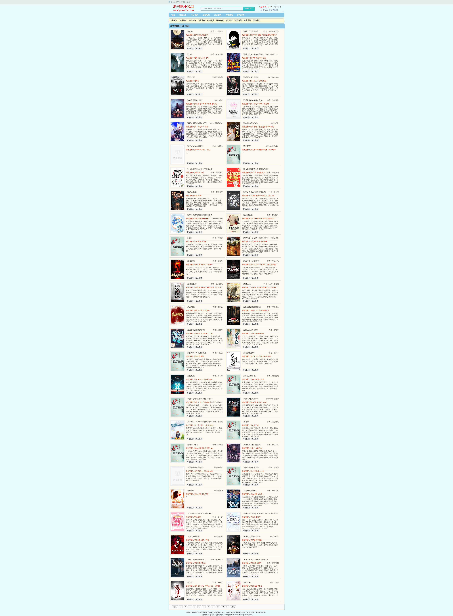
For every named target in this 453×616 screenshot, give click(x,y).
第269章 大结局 (200, 563)
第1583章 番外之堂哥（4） (204, 448)
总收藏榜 (229, 15)
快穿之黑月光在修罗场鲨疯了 (254, 192)
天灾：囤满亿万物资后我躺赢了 (255, 559)
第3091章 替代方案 (201, 494)
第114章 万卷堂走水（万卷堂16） (262, 173)
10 (218, 607)
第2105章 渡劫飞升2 (201, 219)
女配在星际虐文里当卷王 (197, 123)
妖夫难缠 (191, 261)
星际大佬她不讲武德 (251, 468)
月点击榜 (217, 15)
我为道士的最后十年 (251, 399)
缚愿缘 (246, 422)
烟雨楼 (190, 31)
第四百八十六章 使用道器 (259, 310)
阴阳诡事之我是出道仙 (252, 307)
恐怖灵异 (238, 20)
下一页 (225, 607)
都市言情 (192, 20)
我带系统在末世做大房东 (253, 100)
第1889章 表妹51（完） (202, 150)
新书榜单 (240, 15)
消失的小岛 (192, 284)
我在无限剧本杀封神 (195, 468)
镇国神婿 (191, 491)
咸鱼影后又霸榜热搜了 (196, 330)
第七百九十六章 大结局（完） (261, 356)
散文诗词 (247, 20)
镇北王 (190, 582)
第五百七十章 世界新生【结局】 (206, 104)
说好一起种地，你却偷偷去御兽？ (200, 399)
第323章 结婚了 (256, 563)
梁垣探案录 (248, 215)
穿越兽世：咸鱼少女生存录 (254, 513)
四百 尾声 (197, 196)
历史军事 (201, 20)
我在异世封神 (249, 353)
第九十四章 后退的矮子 (258, 241)
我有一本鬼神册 (249, 491)
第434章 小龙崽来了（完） (204, 333)
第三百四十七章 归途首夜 (203, 471)
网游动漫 (219, 20)
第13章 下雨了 (255, 517)
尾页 (233, 607)
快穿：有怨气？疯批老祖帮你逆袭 (200, 215)
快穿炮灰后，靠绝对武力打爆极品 (200, 513)
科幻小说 (229, 20)
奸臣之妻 (247, 582)
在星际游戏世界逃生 (251, 77)
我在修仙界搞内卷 (250, 123)
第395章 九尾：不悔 (201, 540)
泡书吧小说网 (183, 6)
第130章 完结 (199, 173)
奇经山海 (247, 284)
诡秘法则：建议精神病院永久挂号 (256, 238)
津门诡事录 (192, 192)
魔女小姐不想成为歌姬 (252, 445)
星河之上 (191, 376)
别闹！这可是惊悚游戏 (196, 559)
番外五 (196, 81)
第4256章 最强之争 (201, 35)
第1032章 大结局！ (257, 494)
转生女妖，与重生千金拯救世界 (199, 422)
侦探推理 (210, 20)
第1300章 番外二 (256, 586)
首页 (173, 15)
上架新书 (206, 15)
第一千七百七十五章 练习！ (204, 425)
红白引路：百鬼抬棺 (251, 261)
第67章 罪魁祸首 (256, 540)
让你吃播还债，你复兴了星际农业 (200, 169)
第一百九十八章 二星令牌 (259, 104)
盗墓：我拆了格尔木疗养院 (254, 54)
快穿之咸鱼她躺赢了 (195, 146)
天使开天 (247, 146)
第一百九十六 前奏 (201, 127)
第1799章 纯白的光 (257, 471)
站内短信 (278, 7)
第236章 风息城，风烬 (258, 402)
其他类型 (256, 20)
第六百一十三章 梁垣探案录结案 (262, 219)
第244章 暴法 (199, 356)
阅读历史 (183, 15)
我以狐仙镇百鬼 (249, 376)
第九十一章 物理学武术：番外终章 (263, 150)
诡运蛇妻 (191, 307)
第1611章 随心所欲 (257, 333)
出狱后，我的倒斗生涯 (252, 536)
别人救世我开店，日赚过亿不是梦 (256, 169)
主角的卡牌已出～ (257, 448)
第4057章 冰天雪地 (257, 379)
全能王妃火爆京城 (250, 330)
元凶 (189, 238)
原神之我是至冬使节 (251, 31)
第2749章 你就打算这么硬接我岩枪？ (263, 35)
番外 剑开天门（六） (202, 58)
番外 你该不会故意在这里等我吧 (262, 127)
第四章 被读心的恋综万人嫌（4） (262, 196)
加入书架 (198, 48)
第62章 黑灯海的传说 (258, 58)
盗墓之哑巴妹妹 (193, 536)
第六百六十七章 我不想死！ (204, 379)
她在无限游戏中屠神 (195, 100)
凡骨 (189, 54)
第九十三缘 (254, 425)
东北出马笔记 (193, 445)
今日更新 (194, 15)
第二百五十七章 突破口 (258, 81)
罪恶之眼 (191, 77)
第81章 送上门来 (200, 241)
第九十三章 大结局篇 (202, 310)
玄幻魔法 (173, 20)
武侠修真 (183, 20)
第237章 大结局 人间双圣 (203, 264)
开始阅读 (190, 48)
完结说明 (197, 517)
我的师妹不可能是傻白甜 (197, 353)
